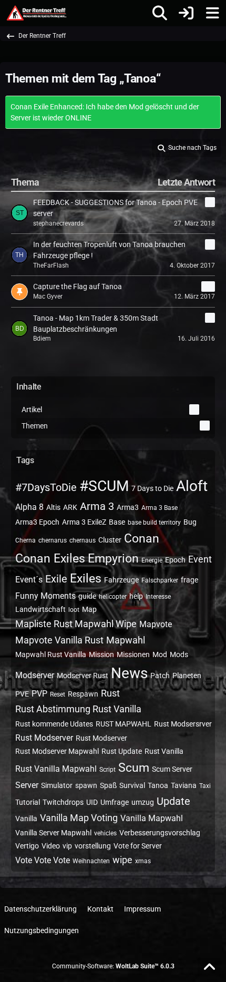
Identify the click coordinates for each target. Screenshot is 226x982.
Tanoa (158, 785)
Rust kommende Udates (54, 724)
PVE (22, 694)
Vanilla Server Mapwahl (53, 832)
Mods (179, 654)
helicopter (113, 596)
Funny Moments (45, 596)
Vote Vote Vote (42, 860)
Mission (101, 654)
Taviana (184, 785)
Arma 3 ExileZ (84, 522)
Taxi (205, 786)
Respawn (83, 694)
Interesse (158, 596)
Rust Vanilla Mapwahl (56, 769)
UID (92, 802)
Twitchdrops (63, 802)
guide (87, 596)
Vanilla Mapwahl (151, 818)
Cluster (109, 540)
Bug (190, 522)
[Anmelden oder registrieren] (186, 13)
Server (26, 785)
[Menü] (212, 13)
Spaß (108, 785)
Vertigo (27, 846)
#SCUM (104, 486)
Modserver (34, 675)
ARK (70, 507)
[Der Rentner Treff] (36, 13)
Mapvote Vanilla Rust (59, 640)
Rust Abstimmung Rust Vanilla (78, 708)
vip (67, 846)
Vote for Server (138, 846)
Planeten (186, 675)
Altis (53, 507)
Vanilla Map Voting (79, 817)
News (129, 673)
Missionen (133, 654)
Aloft (192, 486)
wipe (122, 859)
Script (107, 769)
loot (73, 609)
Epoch (175, 560)
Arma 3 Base (159, 508)
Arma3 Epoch (37, 522)
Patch (160, 675)
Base (117, 522)
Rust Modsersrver (183, 724)
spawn (86, 785)
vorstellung (93, 846)
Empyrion (113, 558)
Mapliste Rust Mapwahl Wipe (76, 623)
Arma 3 (97, 506)
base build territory (154, 522)
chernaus (82, 540)
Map (89, 609)
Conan (141, 538)
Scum (133, 768)
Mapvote (155, 624)
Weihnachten (91, 861)
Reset (57, 694)
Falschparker (159, 580)
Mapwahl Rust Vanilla (50, 654)
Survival (132, 785)
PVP (39, 694)
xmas (143, 861)
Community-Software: (113, 966)
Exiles (85, 578)
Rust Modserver (44, 738)
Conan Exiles (50, 558)
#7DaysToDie (46, 487)
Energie (151, 560)
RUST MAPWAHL (123, 724)
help (136, 596)
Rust (110, 693)
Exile (56, 578)
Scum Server (172, 769)
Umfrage (114, 802)
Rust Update (121, 751)
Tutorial (27, 802)
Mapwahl (125, 640)
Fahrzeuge (121, 580)
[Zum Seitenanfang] (209, 967)
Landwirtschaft (40, 609)
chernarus (52, 540)
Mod (159, 654)
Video (51, 846)
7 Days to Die (152, 488)
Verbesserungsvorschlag (159, 832)
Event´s (29, 580)
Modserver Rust (82, 675)
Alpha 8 (29, 507)
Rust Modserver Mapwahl (57, 751)
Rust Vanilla (164, 751)
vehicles (105, 833)
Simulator (57, 785)
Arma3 (128, 507)
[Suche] (159, 13)
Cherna (25, 540)
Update (173, 801)
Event (200, 559)
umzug (142, 802)
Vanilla (26, 818)
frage (189, 580)
